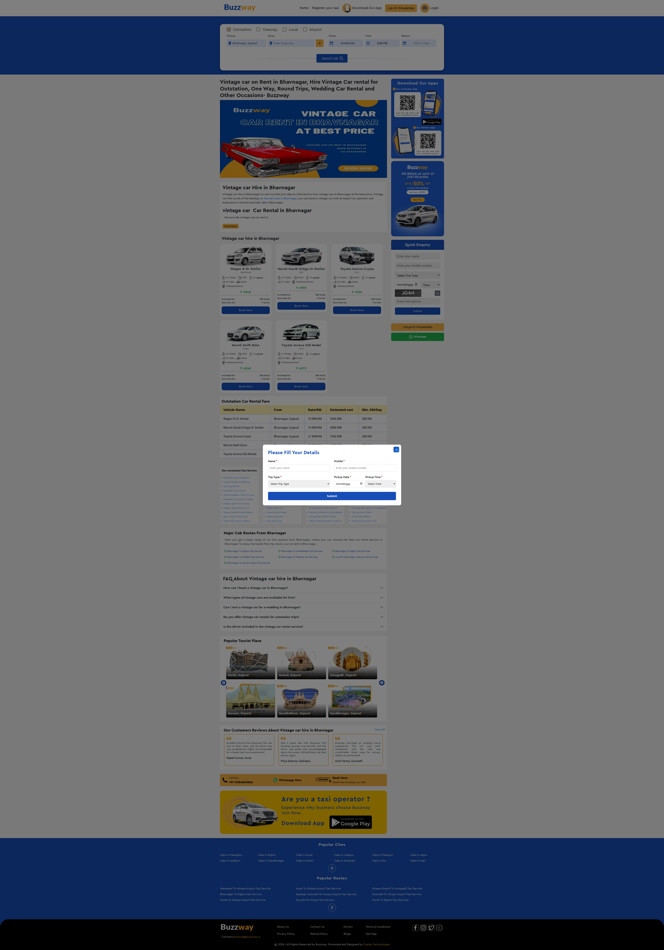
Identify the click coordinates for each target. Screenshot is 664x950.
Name (272, 461)
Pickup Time (373, 477)
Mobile (339, 461)
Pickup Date (342, 477)
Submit (332, 496)
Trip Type (275, 477)
